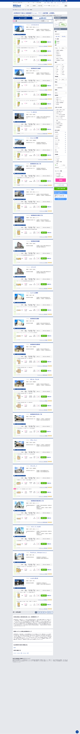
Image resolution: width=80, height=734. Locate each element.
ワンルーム (58, 64)
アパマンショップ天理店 (43, 340)
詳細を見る (49, 60)
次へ (51, 612)
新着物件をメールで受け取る (63, 25)
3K (62, 69)
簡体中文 (48, 2)
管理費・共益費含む (59, 50)
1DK (57, 66)
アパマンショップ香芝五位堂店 (42, 522)
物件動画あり (58, 127)
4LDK (57, 74)
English (45, 2)
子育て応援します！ (59, 111)
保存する (57, 24)
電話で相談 (40, 5)
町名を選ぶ (64, 36)
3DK (57, 71)
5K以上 (63, 74)
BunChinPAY (58, 173)
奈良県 (23, 9)
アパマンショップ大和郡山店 (42, 64)
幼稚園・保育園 (59, 161)
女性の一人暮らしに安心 (60, 109)
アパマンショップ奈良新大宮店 (42, 133)
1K (62, 64)
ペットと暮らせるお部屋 (60, 114)
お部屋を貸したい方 (64, 2)
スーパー (57, 156)
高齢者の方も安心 (59, 123)
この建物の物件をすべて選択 (20, 34)
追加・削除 (57, 36)
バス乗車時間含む (59, 87)
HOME (28, 5)
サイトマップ (59, 2)
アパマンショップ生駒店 (43, 211)
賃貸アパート (58, 99)
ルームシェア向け (59, 117)
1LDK (63, 66)
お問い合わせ (43, 51)
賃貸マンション (59, 97)
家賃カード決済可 (59, 58)
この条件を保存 (60, 185)
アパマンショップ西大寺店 (43, 46)
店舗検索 (34, 5)
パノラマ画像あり (59, 125)
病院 (57, 163)
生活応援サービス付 (59, 176)
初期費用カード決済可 (60, 60)
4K (56, 72)
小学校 (57, 160)
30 (47, 612)
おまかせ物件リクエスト (42, 0)
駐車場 (57, 104)
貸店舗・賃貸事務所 (59, 102)
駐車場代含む (58, 55)
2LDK (57, 69)
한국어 (55, 2)
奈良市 (28, 9)
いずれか (63, 165)
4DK (63, 72)
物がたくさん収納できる (60, 116)
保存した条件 (50, 0)
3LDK (63, 71)
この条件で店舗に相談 (60, 188)
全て (25, 9)
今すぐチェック (61, 198)
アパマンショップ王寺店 (43, 262)
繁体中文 (52, 2)
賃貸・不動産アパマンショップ (17, 9)
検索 (66, 5)
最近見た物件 (57, 0)
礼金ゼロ (57, 53)
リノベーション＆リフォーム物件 (61, 120)
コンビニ (57, 158)
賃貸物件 (57, 41)
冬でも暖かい (58, 122)
